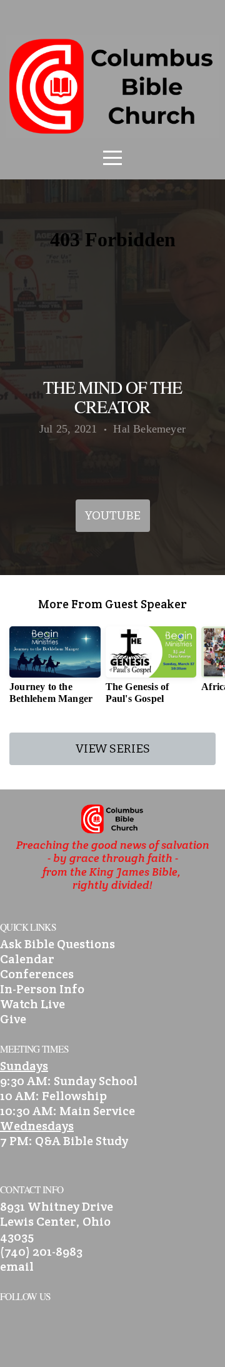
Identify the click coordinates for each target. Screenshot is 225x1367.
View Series (113, 748)
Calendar (27, 959)
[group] (55, 670)
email (17, 1266)
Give (13, 1019)
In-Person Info (42, 989)
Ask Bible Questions (57, 944)
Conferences (37, 974)
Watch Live (32, 1004)
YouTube (113, 515)
